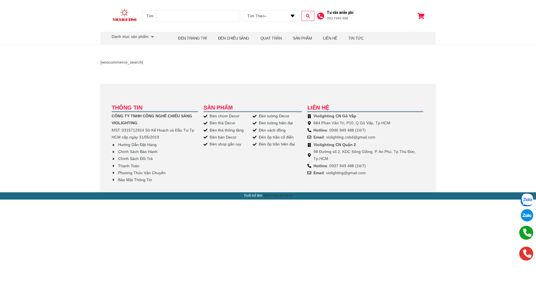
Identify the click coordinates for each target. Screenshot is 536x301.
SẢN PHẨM (302, 38)
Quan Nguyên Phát (277, 196)
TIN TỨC (356, 38)
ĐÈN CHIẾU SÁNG (233, 38)
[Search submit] (308, 16)
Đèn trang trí (192, 38)
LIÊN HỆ (330, 38)
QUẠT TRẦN (271, 38)
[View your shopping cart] (421, 16)
